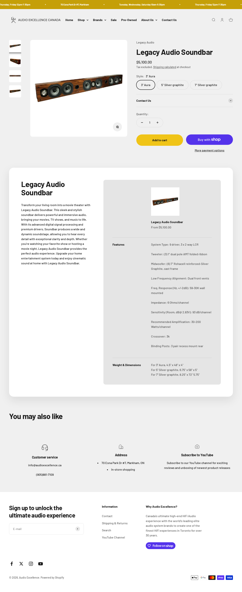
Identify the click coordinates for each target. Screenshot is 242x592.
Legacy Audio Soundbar (167, 222)
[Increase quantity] (157, 122)
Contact (107, 516)
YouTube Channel (113, 537)
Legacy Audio (145, 42)
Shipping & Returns (115, 523)
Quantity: (142, 114)
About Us (147, 20)
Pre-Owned (129, 20)
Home (69, 20)
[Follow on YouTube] (40, 563)
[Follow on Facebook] (11, 563)
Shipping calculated (164, 67)
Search (106, 530)
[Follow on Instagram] (30, 563)
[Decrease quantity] (142, 122)
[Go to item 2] (15, 61)
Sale (114, 20)
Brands (97, 20)
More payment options (209, 150)
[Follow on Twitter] (21, 563)
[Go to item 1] (15, 46)
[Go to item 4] (15, 92)
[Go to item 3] (15, 76)
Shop (81, 20)
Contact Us (169, 20)
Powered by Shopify (52, 577)
